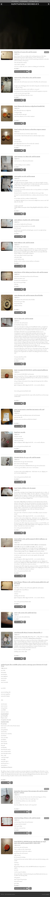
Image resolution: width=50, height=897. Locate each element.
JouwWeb (47, 894)
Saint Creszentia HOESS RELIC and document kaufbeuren (31, 370)
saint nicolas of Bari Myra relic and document (27, 77)
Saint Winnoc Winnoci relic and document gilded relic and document (31, 582)
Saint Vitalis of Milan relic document (24, 488)
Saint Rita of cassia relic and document (25, 52)
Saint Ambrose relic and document (24, 242)
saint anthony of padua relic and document (26, 220)
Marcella (31, 551)
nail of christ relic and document (23, 318)
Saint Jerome (42, 548)
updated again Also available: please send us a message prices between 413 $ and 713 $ (24, 665)
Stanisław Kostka (5, 721)
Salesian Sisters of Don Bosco (35, 638)
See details (16, 68)
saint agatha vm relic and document (24, 176)
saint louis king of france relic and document (27, 818)
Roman (16, 548)
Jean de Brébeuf (4, 714)
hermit (24, 548)
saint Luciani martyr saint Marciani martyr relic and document (29, 410)
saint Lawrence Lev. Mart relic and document (27, 156)
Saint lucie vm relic (19, 432)
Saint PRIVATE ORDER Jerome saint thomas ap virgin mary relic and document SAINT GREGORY (30, 842)
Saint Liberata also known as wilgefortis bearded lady (29, 106)
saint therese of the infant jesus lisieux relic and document (31, 272)
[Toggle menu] (1, 4)
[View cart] (48, 4)
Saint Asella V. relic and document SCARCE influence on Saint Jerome (30, 539)
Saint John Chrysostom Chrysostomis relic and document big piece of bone (31, 792)
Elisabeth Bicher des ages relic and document (27, 457)
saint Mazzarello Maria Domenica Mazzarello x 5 (28, 632)
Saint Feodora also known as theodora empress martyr (30, 129)
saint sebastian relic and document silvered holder (28, 295)
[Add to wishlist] (30, 71)
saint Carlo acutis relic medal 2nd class (25, 613)
